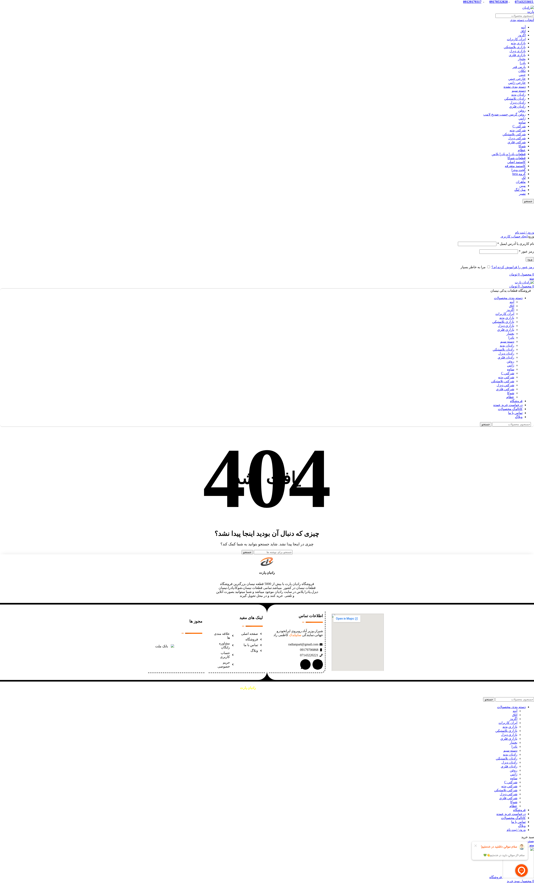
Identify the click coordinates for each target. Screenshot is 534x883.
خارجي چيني (517, 79)
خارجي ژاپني (517, 82)
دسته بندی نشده (515, 86)
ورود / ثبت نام (516, 829)
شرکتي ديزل (517, 138)
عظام (522, 150)
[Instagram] (317, 664)
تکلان (522, 71)
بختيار (522, 59)
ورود (529, 259)
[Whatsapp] (305, 664)
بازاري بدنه (518, 43)
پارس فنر (519, 67)
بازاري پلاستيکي (515, 47)
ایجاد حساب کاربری (514, 236)
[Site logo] (525, 11)
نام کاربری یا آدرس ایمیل (515, 243)
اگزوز (522, 35)
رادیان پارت (267, 572)
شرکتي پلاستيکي (514, 134)
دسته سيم (519, 90)
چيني (522, 75)
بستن (530, 841)
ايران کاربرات (516, 39)
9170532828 (499, 2)
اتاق (523, 31)
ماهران (521, 182)
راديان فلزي (517, 106)
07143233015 (524, 2)
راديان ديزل (518, 102)
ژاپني (522, 118)
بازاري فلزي (517, 55)
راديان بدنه (518, 94)
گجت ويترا (518, 170)
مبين (522, 185)
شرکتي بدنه (518, 130)
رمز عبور (526, 251)
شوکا (522, 146)
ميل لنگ (520, 189)
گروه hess (519, 174)
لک (524, 178)
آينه (523, 27)
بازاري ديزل (517, 51)
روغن (522, 110)
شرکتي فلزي (517, 142)
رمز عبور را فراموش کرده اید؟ (512, 267)
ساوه (522, 122)
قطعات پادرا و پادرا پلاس (509, 154)
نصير (522, 193)
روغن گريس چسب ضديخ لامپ (504, 114)
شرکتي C (519, 126)
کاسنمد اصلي (516, 162)
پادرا (523, 63)
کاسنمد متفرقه (515, 166)
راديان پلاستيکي (515, 98)
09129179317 (472, 2)
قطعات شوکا (517, 158)
